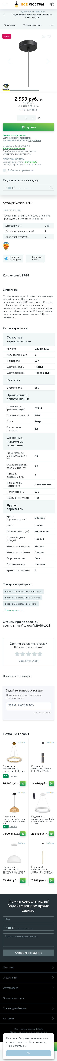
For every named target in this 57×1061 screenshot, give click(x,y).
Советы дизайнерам (14, 1008)
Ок (28, 1053)
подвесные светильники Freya (20, 604)
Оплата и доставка (14, 998)
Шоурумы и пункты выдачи (17, 138)
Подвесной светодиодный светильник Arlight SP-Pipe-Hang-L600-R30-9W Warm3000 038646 (42, 873)
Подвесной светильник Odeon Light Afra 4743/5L (41, 768)
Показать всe (12, 610)
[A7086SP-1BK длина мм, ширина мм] (14, 803)
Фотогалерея (10, 987)
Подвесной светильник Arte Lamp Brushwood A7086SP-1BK (14, 820)
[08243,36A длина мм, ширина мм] (14, 752)
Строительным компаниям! (17, 154)
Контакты (8, 1018)
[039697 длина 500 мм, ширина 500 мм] (14, 853)
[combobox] (9, 188)
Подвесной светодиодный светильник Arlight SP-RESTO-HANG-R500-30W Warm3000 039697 (14, 873)
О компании (10, 977)
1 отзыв (13, 776)
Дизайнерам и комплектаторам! (19, 151)
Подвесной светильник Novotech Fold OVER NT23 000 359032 (42, 820)
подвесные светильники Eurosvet (22, 597)
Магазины (8, 967)
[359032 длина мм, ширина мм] (42, 803)
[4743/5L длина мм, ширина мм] (42, 752)
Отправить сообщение (28, 952)
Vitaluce (40, 517)
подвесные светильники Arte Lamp (23, 591)
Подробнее (34, 140)
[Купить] (22, 783)
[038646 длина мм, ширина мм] (42, 853)
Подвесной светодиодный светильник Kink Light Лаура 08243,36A (14, 770)
